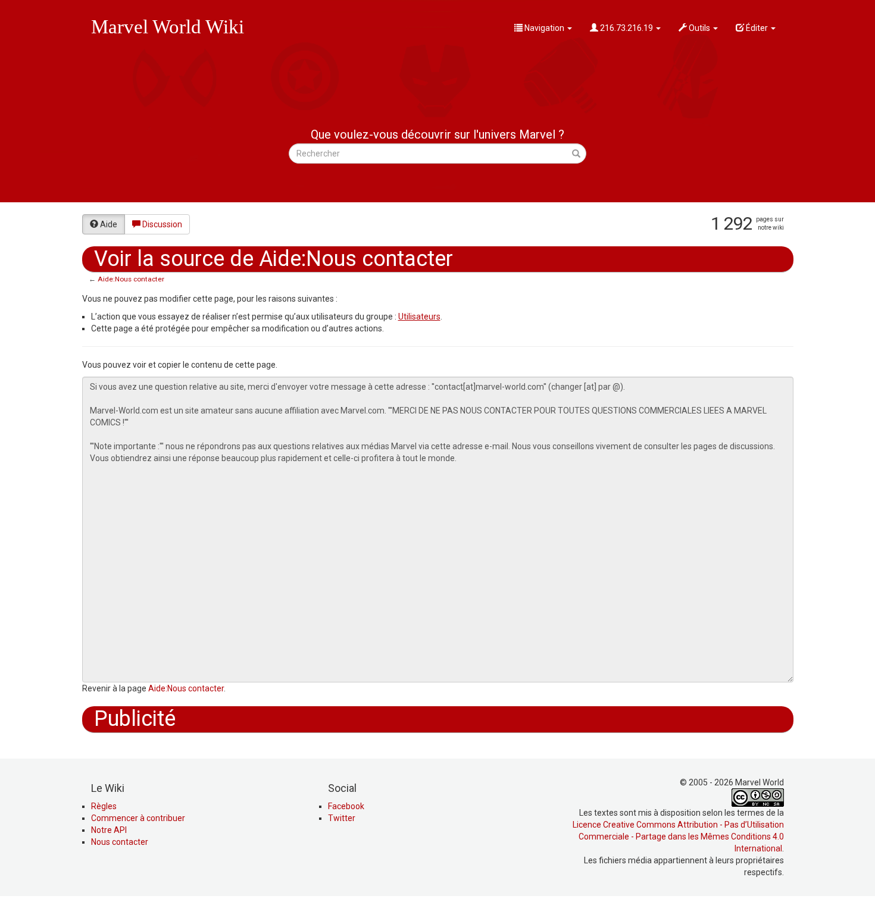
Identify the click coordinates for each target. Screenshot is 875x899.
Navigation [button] (544, 28)
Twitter (341, 818)
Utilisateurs (419, 316)
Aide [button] (108, 224)
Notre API (109, 830)
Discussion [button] (162, 224)
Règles (104, 806)
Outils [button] (699, 28)
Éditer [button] (757, 28)
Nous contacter (119, 842)
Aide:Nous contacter (131, 279)
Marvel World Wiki (167, 26)
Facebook (346, 806)
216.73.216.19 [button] (626, 28)
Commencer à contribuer (138, 818)
